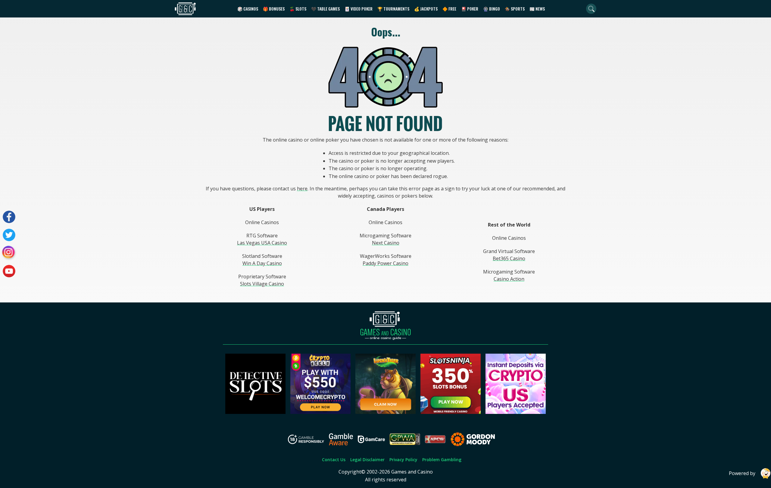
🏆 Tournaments (393, 8)
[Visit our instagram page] (9, 253)
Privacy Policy (403, 459)
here (302, 188)
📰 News (537, 8)
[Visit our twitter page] (9, 235)
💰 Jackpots (426, 8)
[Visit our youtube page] (9, 271)
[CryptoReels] (320, 412)
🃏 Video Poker (359, 8)
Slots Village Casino (262, 283)
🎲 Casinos (247, 8)
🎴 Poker (469, 8)
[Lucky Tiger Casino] (385, 412)
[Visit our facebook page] (9, 217)
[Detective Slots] (255, 412)
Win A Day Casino (262, 263)
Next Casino (385, 242)
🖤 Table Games (325, 8)
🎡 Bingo (491, 8)
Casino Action (509, 279)
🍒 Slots (297, 8)
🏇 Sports (515, 8)
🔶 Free (449, 8)
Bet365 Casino (509, 258)
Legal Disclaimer (367, 459)
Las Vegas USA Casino (262, 242)
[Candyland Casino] (515, 412)
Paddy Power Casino (385, 263)
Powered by (742, 473)
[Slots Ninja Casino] (450, 412)
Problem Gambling (441, 459)
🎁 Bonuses (274, 8)
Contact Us (333, 459)
